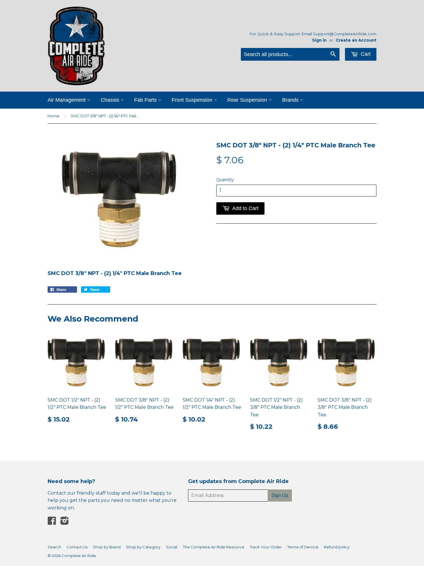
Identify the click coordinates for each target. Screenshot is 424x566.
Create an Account (356, 40)
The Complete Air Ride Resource (213, 547)
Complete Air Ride (78, 555)
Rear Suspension (248, 100)
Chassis (111, 100)
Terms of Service (302, 547)
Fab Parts (146, 100)
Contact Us (77, 547)
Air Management (67, 100)
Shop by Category (143, 547)
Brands (291, 100)
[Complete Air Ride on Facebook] (52, 522)
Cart (365, 54)
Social (171, 547)
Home (53, 116)
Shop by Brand (107, 547)
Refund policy (337, 547)
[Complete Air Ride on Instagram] (64, 522)
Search (54, 547)
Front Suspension (193, 100)
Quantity (225, 179)
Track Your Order (266, 547)
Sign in (319, 40)
